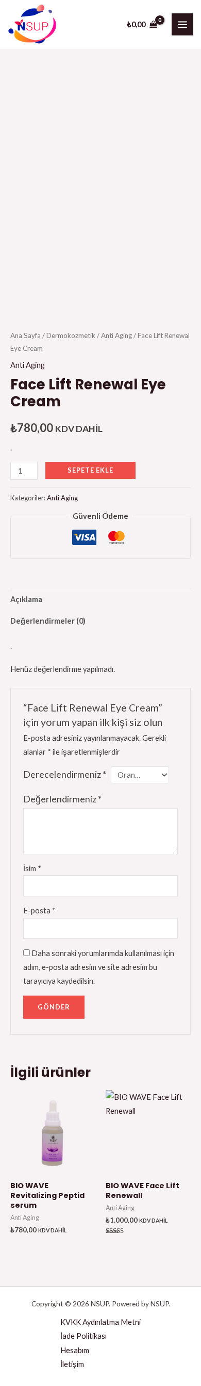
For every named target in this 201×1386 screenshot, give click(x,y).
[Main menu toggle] (182, 24)
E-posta (39, 910)
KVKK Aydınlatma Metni (100, 1322)
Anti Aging (116, 335)
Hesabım (74, 1350)
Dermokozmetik (70, 335)
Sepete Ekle (90, 470)
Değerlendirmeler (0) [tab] (48, 620)
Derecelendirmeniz (64, 774)
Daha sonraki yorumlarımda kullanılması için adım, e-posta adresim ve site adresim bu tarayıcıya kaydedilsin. (98, 967)
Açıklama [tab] (26, 599)
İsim (32, 868)
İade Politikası (83, 1336)
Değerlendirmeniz (62, 799)
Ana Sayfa (25, 335)
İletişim (72, 1364)
